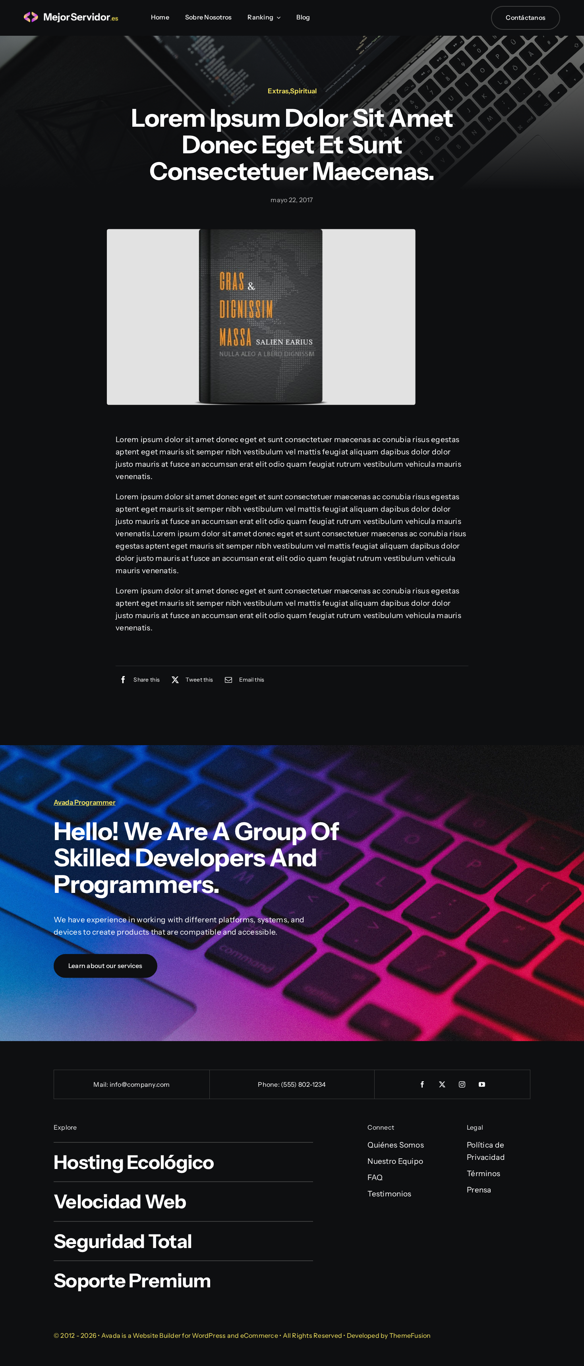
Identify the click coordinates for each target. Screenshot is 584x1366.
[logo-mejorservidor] (71, 15)
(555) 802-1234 (303, 1084)
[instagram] (462, 1084)
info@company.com (140, 1084)
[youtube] (482, 1084)
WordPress (209, 1335)
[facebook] (423, 1084)
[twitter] (443, 1084)
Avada (110, 1335)
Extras (278, 91)
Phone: (269, 1084)
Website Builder (157, 1335)
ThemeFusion (410, 1335)
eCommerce (259, 1335)
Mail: (101, 1084)
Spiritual (303, 91)
